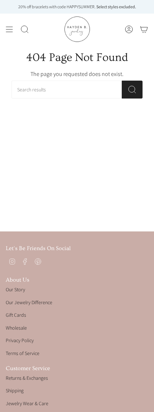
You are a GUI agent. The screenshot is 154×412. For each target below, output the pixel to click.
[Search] (132, 90)
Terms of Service (22, 353)
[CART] (143, 29)
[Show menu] (9, 29)
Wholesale (16, 328)
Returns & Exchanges (27, 378)
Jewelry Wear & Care (27, 403)
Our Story (15, 289)
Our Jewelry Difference (29, 302)
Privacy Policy (20, 340)
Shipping (15, 390)
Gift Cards (16, 315)
